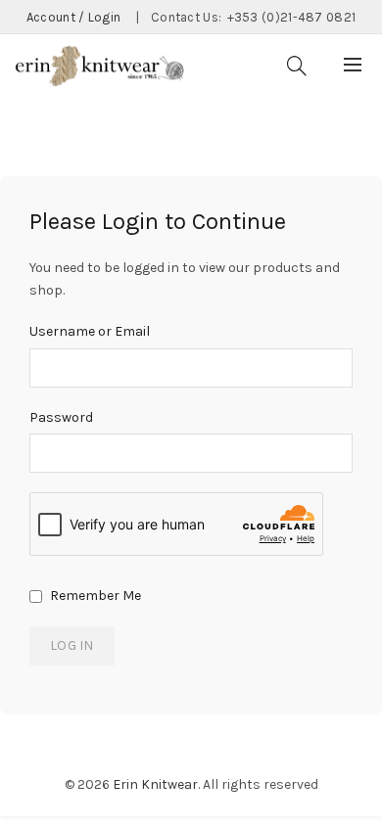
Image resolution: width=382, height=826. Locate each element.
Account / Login (73, 17)
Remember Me (94, 595)
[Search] (296, 65)
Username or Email (89, 331)
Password (61, 417)
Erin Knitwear (155, 784)
